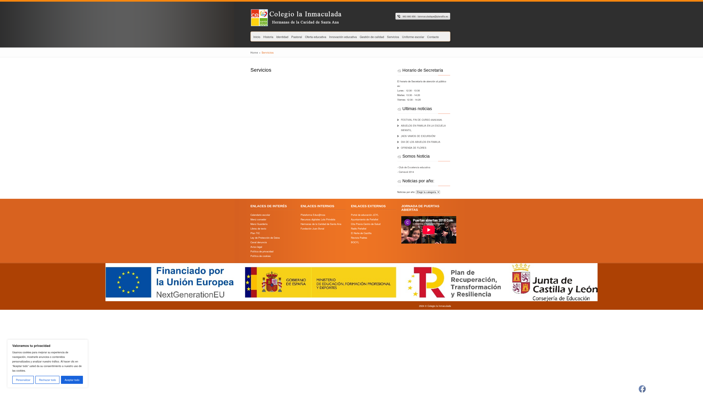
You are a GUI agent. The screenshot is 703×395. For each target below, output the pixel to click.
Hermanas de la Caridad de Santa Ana (321, 224)
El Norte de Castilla (361, 233)
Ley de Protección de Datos (265, 237)
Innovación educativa (343, 37)
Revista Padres (359, 237)
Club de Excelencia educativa (414, 167)
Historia (268, 37)
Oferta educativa (315, 37)
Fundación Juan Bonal (312, 228)
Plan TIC (255, 233)
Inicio (256, 37)
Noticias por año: (406, 192)
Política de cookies (260, 256)
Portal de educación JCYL (365, 215)
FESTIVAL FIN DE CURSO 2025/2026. (421, 119)
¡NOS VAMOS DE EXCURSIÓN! (418, 136)
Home (254, 52)
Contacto (433, 37)
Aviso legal (256, 247)
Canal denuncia (258, 242)
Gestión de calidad (372, 37)
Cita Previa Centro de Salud (365, 224)
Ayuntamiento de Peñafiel (364, 219)
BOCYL (355, 242)
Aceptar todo (72, 380)
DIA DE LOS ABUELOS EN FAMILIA (420, 142)
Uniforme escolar (413, 37)
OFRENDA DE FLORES (413, 147)
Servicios (393, 37)
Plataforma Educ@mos (313, 215)
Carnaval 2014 (406, 172)
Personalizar (23, 380)
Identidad (282, 37)
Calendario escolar (260, 215)
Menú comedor (258, 219)
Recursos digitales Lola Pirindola (318, 219)
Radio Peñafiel (358, 228)
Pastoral (296, 37)
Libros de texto (258, 228)
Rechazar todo (47, 380)
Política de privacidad (261, 251)
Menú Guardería (258, 224)
